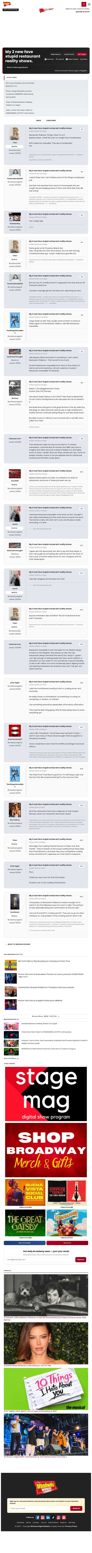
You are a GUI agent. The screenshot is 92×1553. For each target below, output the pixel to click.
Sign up (80, 1260)
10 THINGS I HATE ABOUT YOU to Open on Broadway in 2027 (30, 1411)
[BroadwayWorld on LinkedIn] (48, 1517)
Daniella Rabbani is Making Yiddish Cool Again (39, 1023)
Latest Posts (69, 54)
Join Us (43, 1522)
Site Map (72, 1522)
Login (78, 4)
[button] (83, 4)
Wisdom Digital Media (40, 1526)
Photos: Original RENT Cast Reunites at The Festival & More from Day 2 (35, 1457)
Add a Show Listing (10, 9)
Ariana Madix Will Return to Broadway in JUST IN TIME (27, 1365)
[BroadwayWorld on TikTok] (53, 1517)
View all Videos (10, 1058)
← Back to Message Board (16, 67)
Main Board (55, 54)
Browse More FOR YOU (44, 1016)
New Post (50, 59)
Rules (85, 59)
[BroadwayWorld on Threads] (58, 1517)
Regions (63, 1522)
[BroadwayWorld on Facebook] (37, 1517)
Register (71, 4)
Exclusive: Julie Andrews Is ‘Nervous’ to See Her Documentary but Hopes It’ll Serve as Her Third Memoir (45, 1318)
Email (38, 120)
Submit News (53, 1522)
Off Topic (82, 54)
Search (61, 59)
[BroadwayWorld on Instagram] (43, 1517)
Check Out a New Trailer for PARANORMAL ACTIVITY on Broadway (46, 1032)
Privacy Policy (71, 1526)
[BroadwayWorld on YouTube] (64, 1517)
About (28, 1522)
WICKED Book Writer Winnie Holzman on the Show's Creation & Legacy (49, 1049)
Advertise (20, 1522)
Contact (36, 1522)
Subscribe (51, 120)
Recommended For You (13, 954)
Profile (14, 146)
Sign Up (76, 1508)
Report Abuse (73, 59)
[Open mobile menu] (89, 4)
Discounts (67, 1243)
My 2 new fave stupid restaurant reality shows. (50, 128)
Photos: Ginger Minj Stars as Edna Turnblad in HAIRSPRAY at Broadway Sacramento (19, 94)
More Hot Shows (25, 1243)
